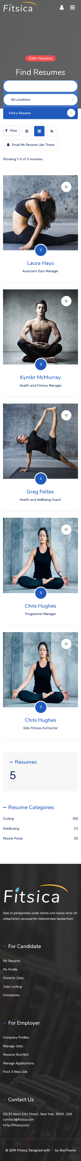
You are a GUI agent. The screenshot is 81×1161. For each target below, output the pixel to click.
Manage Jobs (13, 1046)
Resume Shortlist (16, 1055)
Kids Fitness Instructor (40, 728)
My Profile (10, 969)
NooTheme (68, 1150)
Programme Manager (40, 614)
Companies (11, 995)
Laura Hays (40, 263)
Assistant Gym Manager (40, 271)
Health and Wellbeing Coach (40, 500)
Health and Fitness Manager (40, 386)
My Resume (11, 961)
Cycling (40, 241)
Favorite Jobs (13, 978)
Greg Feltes (40, 491)
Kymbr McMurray (40, 377)
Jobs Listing (12, 987)
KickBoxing (40, 355)
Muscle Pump (13, 838)
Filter (13, 131)
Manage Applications (18, 1063)
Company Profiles (16, 1037)
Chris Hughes (40, 606)
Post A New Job (15, 1072)
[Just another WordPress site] (20, 7)
